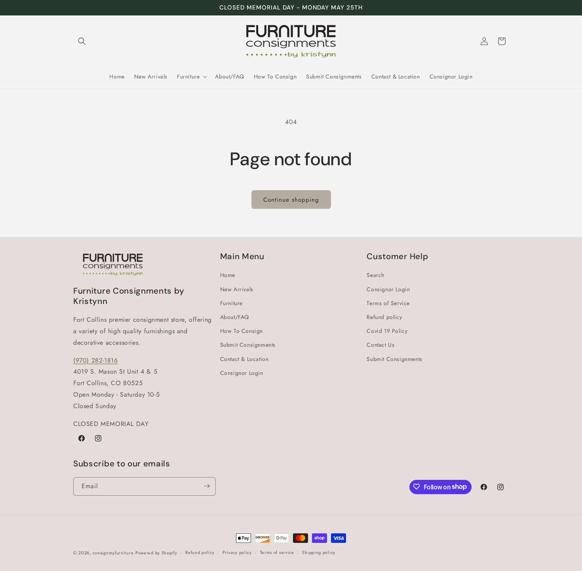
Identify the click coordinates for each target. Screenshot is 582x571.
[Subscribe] (206, 486)
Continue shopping (291, 199)
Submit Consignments (248, 345)
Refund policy (384, 317)
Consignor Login (241, 373)
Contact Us (380, 345)
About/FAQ (234, 317)
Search (375, 275)
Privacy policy (237, 552)
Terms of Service (388, 303)
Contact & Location (244, 359)
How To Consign (241, 331)
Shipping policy (318, 552)
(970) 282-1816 (95, 360)
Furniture (231, 303)
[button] (82, 41)
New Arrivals (236, 289)
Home (227, 275)
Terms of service (277, 552)
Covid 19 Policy (387, 331)
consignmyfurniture (113, 553)
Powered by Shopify (156, 553)
